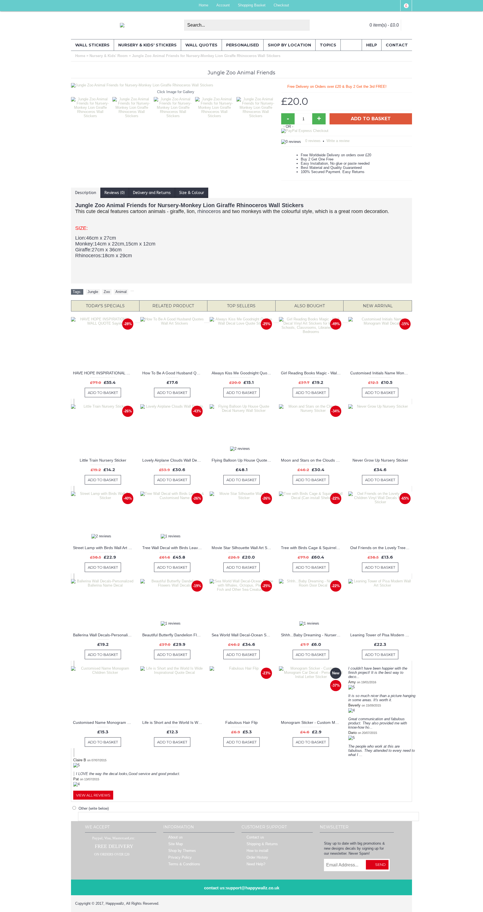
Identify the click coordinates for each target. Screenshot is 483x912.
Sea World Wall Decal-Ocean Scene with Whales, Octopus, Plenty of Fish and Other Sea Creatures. (242, 635)
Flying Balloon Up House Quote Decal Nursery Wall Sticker (242, 460)
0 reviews (313, 141)
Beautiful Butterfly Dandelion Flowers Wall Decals (173, 635)
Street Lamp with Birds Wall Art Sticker (104, 547)
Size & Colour (191, 192)
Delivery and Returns (152, 192)
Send (380, 864)
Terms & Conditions (184, 864)
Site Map (175, 844)
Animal (121, 292)
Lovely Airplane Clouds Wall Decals (173, 460)
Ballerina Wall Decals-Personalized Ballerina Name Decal (104, 635)
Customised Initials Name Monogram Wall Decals (381, 373)
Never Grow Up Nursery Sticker (380, 460)
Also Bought (309, 305)
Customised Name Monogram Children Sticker (104, 722)
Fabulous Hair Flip (241, 722)
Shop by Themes (182, 851)
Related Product (173, 305)
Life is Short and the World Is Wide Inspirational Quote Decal (173, 722)
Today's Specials (105, 305)
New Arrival (378, 305)
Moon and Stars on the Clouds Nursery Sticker (312, 460)
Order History (257, 858)
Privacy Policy (180, 858)
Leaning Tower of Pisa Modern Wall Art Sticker (381, 635)
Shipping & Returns (262, 844)
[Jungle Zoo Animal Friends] (91, 106)
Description (85, 192)
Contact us (255, 837)
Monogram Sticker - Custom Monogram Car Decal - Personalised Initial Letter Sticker (312, 722)
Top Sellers (241, 305)
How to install (257, 851)
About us (175, 837)
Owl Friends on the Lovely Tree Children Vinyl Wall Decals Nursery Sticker (381, 547)
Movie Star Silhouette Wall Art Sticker (242, 547)
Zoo (107, 292)
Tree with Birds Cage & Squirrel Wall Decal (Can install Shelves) (312, 547)
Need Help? (256, 864)
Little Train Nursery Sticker (103, 460)
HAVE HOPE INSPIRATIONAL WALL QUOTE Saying (104, 373)
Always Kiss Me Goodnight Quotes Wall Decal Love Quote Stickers (242, 373)
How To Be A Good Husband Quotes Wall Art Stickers (173, 373)
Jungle (92, 292)
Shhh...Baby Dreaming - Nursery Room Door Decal (312, 635)
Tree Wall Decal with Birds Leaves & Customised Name (173, 547)
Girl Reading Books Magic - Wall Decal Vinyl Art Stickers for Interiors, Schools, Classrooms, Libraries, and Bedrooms (312, 373)
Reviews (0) (115, 192)
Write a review (337, 141)
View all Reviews (93, 795)
